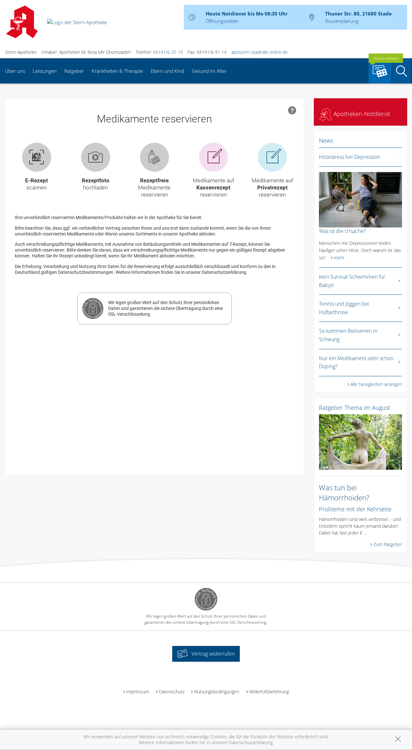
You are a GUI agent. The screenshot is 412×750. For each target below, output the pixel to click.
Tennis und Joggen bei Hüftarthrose (344, 308)
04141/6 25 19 (168, 52)
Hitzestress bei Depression (349, 156)
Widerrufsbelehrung (269, 691)
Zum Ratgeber (388, 544)
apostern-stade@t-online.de (259, 52)
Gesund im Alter (209, 71)
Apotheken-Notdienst (361, 114)
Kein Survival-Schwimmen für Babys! (352, 281)
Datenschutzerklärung (251, 742)
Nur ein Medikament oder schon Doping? (356, 362)
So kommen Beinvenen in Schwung (348, 335)
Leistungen (45, 71)
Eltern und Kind (167, 71)
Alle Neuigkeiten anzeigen (376, 384)
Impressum (137, 691)
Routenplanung (342, 21)
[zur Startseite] (77, 21)
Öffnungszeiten (222, 21)
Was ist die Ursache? (342, 231)
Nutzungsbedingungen (216, 691)
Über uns (15, 71)
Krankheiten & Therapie (117, 71)
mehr (339, 258)
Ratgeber (74, 71)
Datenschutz (171, 691)
